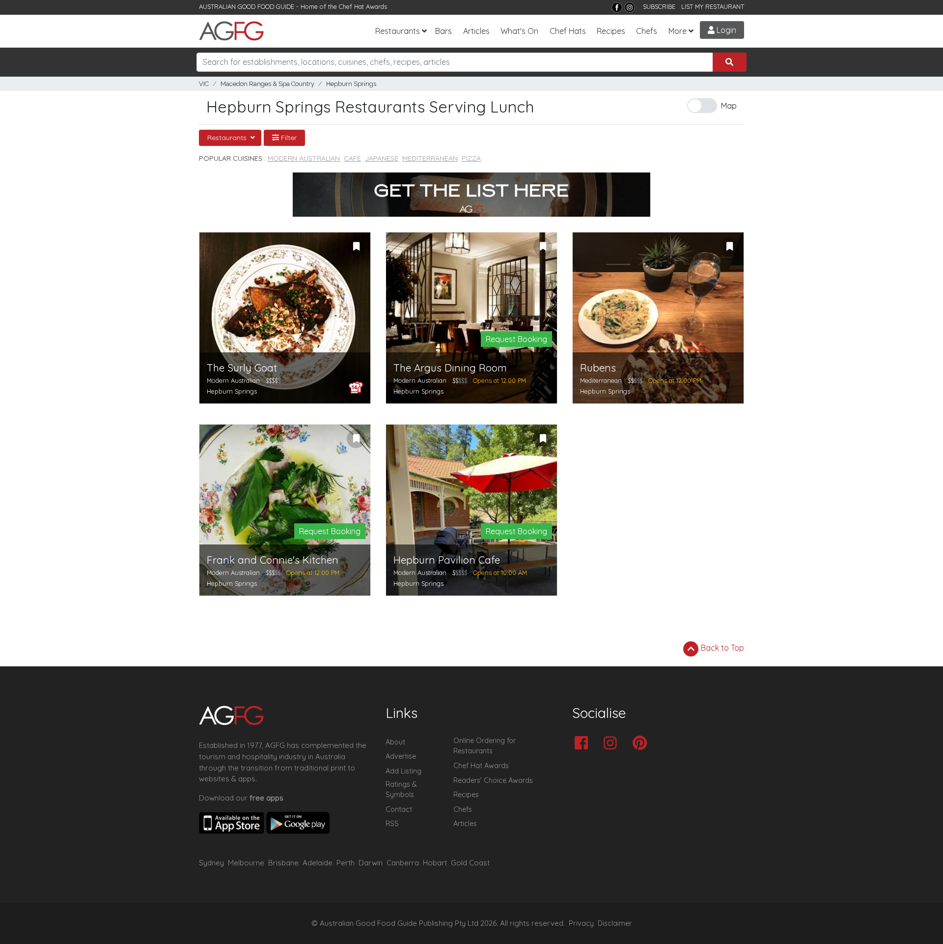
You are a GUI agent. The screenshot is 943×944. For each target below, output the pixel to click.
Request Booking (516, 339)
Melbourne (246, 862)
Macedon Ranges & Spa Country (267, 83)
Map (729, 106)
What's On (519, 31)
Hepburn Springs (351, 83)
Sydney (211, 862)
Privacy (581, 923)
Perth (345, 862)
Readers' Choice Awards (493, 780)
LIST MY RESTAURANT (712, 6)
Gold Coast (470, 862)
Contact (399, 809)
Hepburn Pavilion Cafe (446, 560)
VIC (204, 83)
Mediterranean (430, 158)
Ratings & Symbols (401, 790)
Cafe (352, 158)
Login (725, 30)
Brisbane (283, 862)
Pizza (471, 158)
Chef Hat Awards (363, 6)
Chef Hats (568, 31)
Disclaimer (615, 923)
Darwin (371, 862)
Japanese (381, 158)
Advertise (401, 756)
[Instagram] (629, 7)
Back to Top (721, 648)
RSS (392, 823)
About (395, 742)
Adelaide (318, 862)
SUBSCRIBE (659, 6)
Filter (288, 137)
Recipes (611, 31)
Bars (443, 31)
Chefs (646, 31)
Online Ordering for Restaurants (484, 746)
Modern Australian (304, 158)
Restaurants (397, 31)
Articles (476, 31)
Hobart (435, 862)
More (677, 31)
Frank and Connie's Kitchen (272, 560)
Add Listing (403, 771)
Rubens (598, 367)
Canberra (403, 862)
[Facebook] (616, 7)
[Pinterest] (642, 744)
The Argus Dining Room (450, 367)
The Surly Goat (242, 367)
